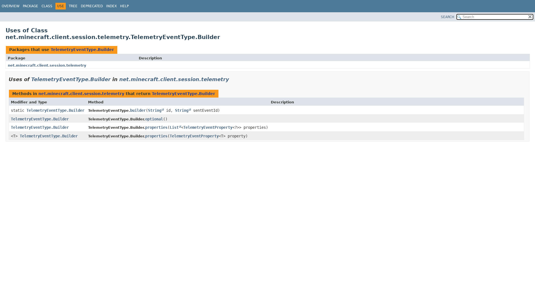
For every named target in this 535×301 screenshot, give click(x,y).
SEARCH (447, 17)
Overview (11, 6)
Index (111, 6)
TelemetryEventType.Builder (82, 49)
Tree (73, 6)
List (174, 127)
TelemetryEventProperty (207, 127)
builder (138, 110)
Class (47, 6)
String (154, 110)
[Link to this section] (233, 79)
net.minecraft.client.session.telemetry (47, 65)
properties (156, 127)
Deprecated (92, 6)
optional (154, 119)
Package (30, 6)
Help (124, 6)
